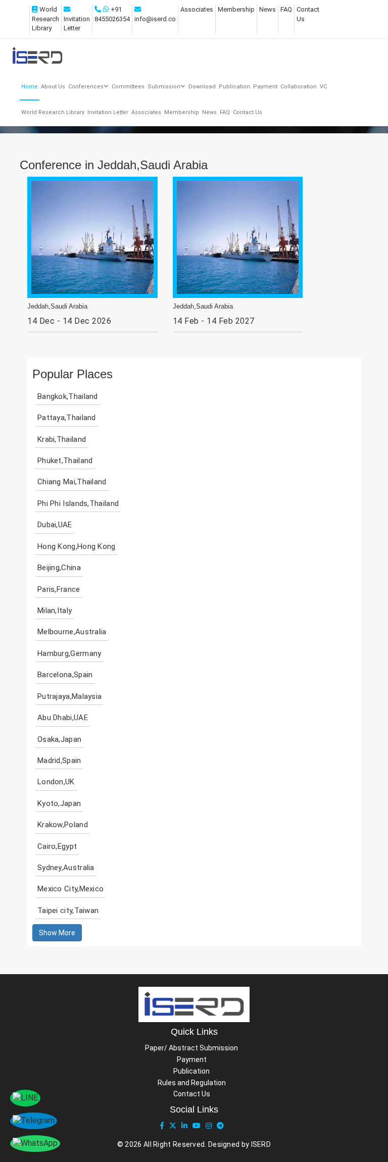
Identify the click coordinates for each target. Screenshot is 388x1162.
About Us (53, 86)
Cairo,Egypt (57, 846)
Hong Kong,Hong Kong (76, 546)
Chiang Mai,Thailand (72, 481)
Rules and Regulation (192, 1083)
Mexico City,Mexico (70, 888)
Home (29, 86)
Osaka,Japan (59, 739)
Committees (128, 86)
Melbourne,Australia (72, 631)
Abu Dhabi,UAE (62, 717)
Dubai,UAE (54, 524)
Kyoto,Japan (59, 803)
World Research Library (45, 19)
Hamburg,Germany (69, 653)
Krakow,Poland (62, 824)
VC (323, 86)
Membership (236, 9)
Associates (196, 9)
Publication (234, 86)
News (267, 9)
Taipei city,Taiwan (68, 910)
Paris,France (58, 589)
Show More (57, 933)
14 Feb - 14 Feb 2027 (214, 321)
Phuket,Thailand (65, 460)
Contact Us (247, 112)
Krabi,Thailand (61, 439)
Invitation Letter (107, 112)
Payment (265, 86)
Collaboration (298, 86)
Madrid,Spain (59, 760)
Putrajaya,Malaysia (69, 696)
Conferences (86, 86)
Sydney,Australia (65, 867)
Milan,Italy (54, 610)
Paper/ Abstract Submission (191, 1048)
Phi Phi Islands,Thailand (78, 503)
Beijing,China (59, 567)
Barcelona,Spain (65, 674)
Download (202, 86)
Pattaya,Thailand (66, 417)
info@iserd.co (155, 19)
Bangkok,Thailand (67, 396)
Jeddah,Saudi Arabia (57, 306)
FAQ (286, 9)
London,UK (56, 781)
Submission (164, 86)
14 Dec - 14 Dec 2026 (69, 321)
